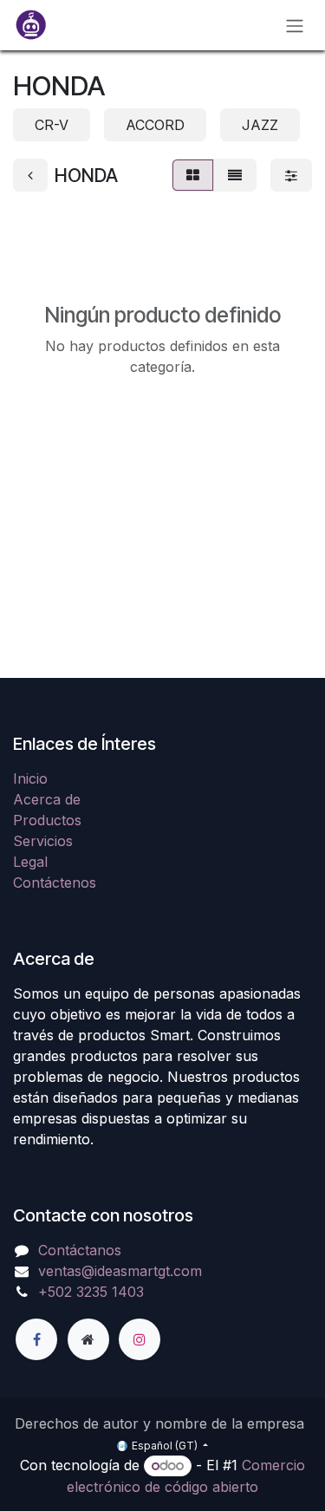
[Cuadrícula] (193, 175)
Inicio (30, 778)
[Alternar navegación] (294, 25)
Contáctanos (79, 1250)
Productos (47, 820)
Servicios (43, 841)
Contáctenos (54, 882)
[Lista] (235, 175)
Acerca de (47, 799)
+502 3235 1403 (91, 1291)
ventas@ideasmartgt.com (120, 1271)
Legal (30, 861)
